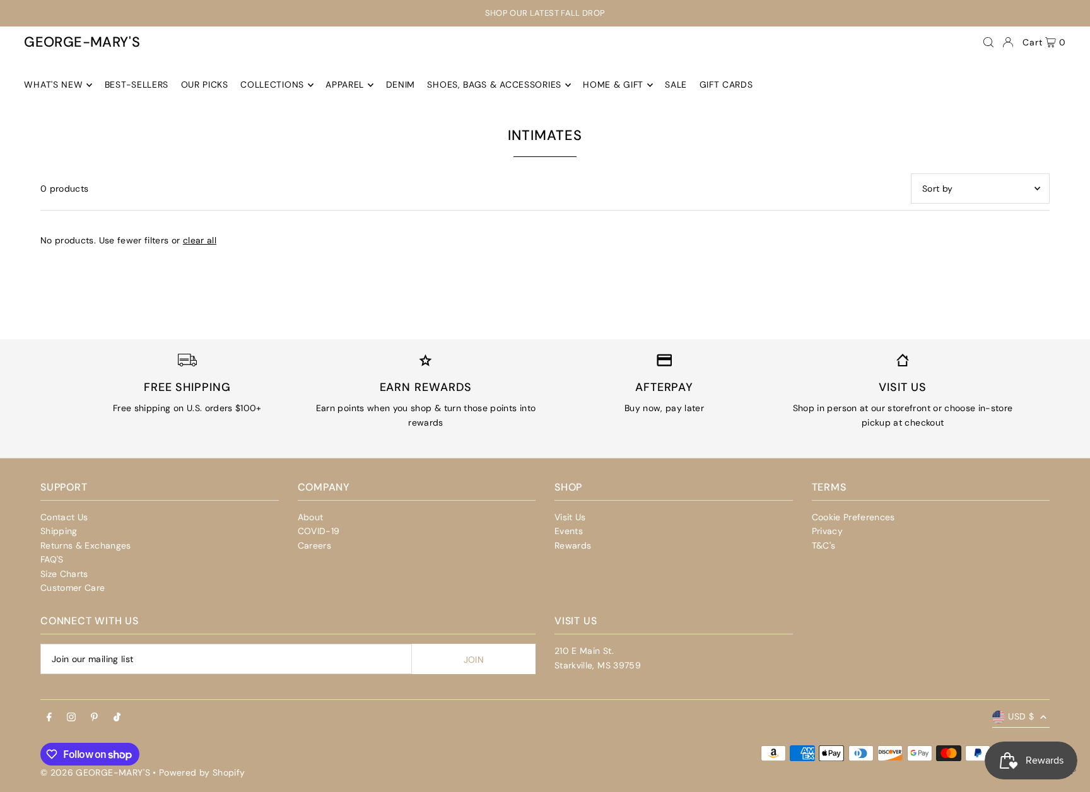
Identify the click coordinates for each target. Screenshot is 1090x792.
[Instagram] (71, 718)
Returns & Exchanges (85, 545)
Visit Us (570, 517)
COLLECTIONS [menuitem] (272, 85)
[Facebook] (49, 718)
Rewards (572, 545)
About (311, 517)
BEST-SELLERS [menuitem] (136, 85)
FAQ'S (52, 559)
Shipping (59, 531)
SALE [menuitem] (676, 85)
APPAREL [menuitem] (344, 85)
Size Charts (64, 573)
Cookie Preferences (853, 517)
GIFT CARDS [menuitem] (726, 85)
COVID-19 (319, 531)
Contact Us (64, 517)
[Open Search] (988, 42)
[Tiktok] (117, 718)
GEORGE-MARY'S (82, 42)
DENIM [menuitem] (401, 85)
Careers (314, 545)
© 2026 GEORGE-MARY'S (95, 772)
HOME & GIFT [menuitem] (613, 85)
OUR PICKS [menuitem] (204, 85)
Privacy (827, 531)
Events (568, 531)
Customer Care (72, 587)
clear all (199, 240)
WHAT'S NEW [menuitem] (53, 85)
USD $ (1021, 716)
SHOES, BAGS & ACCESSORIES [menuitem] (494, 85)
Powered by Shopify (202, 772)
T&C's (824, 545)
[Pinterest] (94, 718)
